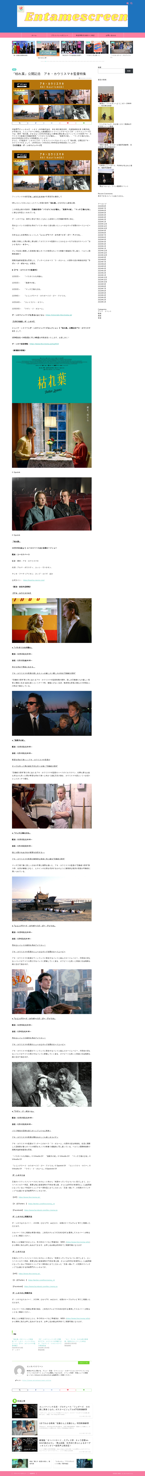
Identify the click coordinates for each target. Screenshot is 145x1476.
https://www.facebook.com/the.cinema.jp (41, 1210)
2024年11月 (102, 253)
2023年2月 (102, 300)
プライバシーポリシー (59, 35)
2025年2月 (102, 246)
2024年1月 (102, 275)
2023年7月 (102, 288)
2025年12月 (102, 224)
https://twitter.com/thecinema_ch (41, 1204)
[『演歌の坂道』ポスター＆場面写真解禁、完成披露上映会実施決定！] (106, 136)
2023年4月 (102, 295)
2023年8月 (102, 286)
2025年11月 (102, 226)
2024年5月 (102, 266)
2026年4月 (102, 215)
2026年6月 (102, 210)
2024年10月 (102, 255)
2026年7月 (102, 208)
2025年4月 (102, 242)
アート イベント (105, 311)
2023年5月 (102, 293)
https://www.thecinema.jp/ (30, 1197)
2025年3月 (102, 244)
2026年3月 (102, 217)
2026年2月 (102, 219)
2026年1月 (102, 222)
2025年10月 (102, 228)
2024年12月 (102, 251)
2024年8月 (102, 259)
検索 (99, 67)
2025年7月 (102, 235)
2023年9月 (102, 284)
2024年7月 (102, 262)
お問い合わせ (111, 35)
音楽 (99, 318)
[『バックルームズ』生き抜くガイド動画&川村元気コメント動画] (106, 115)
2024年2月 (102, 273)
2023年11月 (102, 279)
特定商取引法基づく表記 (85, 35)
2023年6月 (102, 291)
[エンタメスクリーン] (72, 26)
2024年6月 (102, 264)
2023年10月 (102, 282)
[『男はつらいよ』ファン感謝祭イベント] (106, 177)
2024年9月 (102, 257)
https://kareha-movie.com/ (34, 580)
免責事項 (32, 1473)
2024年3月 (102, 271)
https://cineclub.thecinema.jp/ (59, 315)
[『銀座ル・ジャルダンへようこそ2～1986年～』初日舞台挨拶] (106, 94)
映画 (14, 69)
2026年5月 (102, 213)
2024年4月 (102, 268)
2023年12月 (102, 277)
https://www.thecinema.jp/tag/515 (44, 344)
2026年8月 (102, 206)
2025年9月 (102, 230)
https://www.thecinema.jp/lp (77, 1242)
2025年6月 (102, 237)
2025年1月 (102, 248)
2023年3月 (102, 297)
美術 (99, 316)
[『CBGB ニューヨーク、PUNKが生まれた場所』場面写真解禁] (106, 156)
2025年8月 (102, 233)
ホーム (34, 35)
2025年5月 (102, 239)
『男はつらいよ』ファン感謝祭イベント (113, 186)
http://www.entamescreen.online (36, 1380)
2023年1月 (102, 302)
